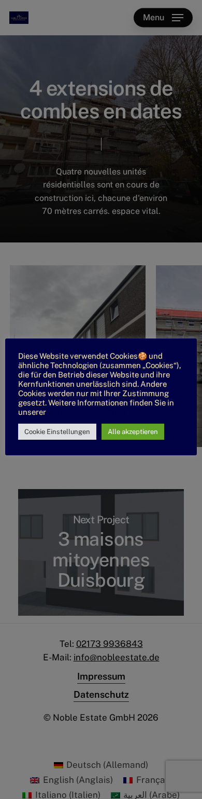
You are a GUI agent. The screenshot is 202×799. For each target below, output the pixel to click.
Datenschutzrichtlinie (86, 412)
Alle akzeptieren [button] (133, 432)
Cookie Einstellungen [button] (57, 432)
